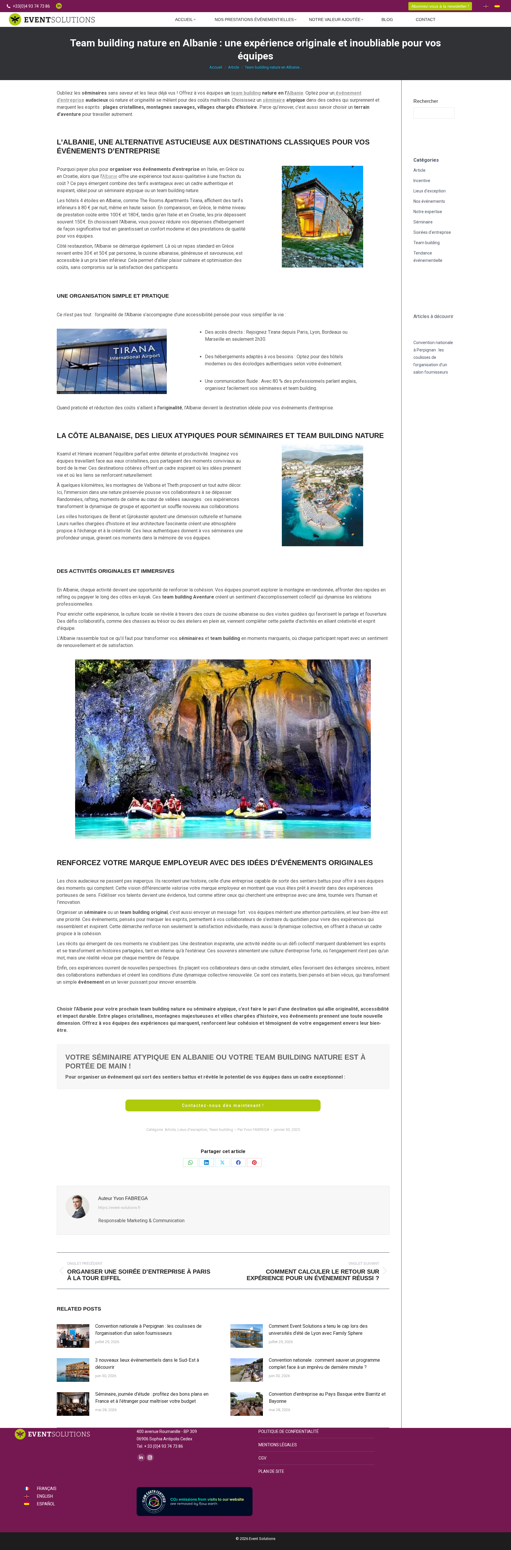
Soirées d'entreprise (432, 232)
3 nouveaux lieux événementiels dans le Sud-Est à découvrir (147, 1363)
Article (170, 1129)
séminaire (274, 100)
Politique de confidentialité (288, 1431)
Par (253, 1129)
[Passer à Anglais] (485, 6)
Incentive (421, 180)
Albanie (295, 93)
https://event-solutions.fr (119, 1207)
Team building (221, 1129)
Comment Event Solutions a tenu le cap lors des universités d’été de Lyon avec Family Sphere (318, 1329)
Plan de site (271, 1471)
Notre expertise (427, 211)
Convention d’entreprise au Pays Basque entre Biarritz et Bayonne (327, 1397)
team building (246, 93)
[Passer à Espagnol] (497, 6)
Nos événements (429, 201)
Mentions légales (277, 1444)
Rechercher (425, 101)
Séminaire (423, 222)
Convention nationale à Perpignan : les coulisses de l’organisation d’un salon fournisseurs (148, 1329)
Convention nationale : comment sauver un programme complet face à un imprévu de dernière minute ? (324, 1363)
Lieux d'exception (192, 1129)
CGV (262, 1458)
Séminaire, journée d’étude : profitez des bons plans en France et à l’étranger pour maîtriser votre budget (151, 1397)
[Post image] (73, 1336)
